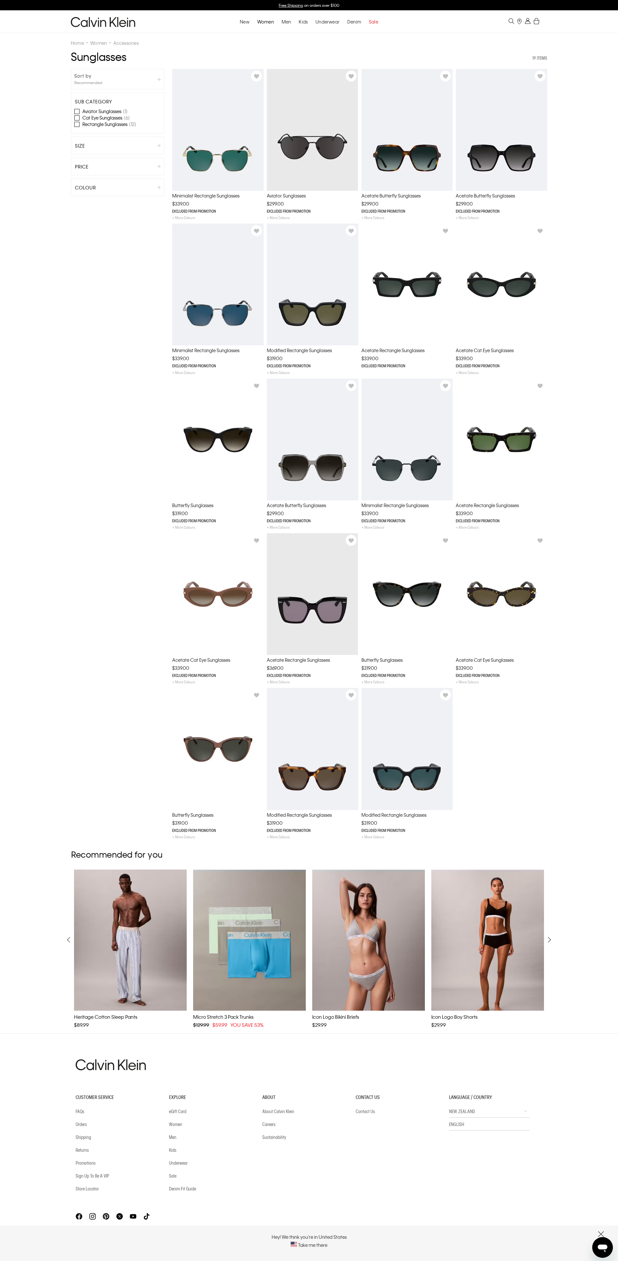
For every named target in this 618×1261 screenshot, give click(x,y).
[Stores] (519, 22)
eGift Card (177, 1111)
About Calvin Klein (278, 1111)
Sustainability (274, 1137)
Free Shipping (291, 5)
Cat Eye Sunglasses (106, 117)
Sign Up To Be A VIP (92, 1176)
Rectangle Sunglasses (109, 124)
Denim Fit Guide (182, 1188)
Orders (81, 1124)
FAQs (80, 1111)
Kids (303, 21)
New (244, 21)
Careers (269, 1124)
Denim (354, 21)
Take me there (312, 1245)
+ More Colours (183, 217)
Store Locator (87, 1188)
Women (265, 21)
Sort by (82, 76)
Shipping (83, 1137)
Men (286, 21)
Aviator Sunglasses (104, 111)
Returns (82, 1150)
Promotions (86, 1163)
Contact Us (365, 1111)
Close (601, 1234)
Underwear (327, 21)
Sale (172, 1176)
